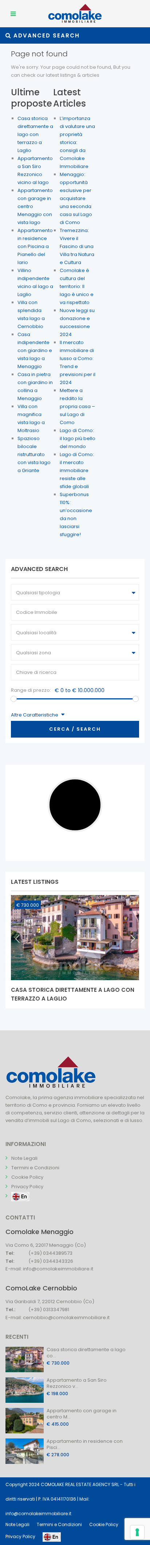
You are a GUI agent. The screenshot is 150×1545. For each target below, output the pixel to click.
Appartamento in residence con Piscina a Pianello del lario (35, 246)
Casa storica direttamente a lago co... (86, 1352)
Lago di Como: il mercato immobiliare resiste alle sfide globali (77, 470)
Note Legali (24, 1158)
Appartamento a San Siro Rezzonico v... (77, 1383)
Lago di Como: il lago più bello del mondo (77, 438)
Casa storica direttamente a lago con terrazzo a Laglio (35, 134)
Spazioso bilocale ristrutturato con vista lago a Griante (34, 454)
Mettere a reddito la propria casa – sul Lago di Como (77, 406)
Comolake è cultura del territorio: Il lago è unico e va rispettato (77, 286)
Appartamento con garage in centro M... (82, 1413)
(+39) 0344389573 (50, 1253)
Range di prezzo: (31, 690)
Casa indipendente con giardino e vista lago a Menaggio (34, 350)
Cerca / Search (75, 729)
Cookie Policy (27, 1177)
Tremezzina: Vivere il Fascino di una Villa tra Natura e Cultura (77, 246)
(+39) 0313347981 (48, 1309)
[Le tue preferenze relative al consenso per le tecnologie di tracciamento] (137, 1532)
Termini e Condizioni (35, 1167)
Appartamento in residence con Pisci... (85, 1444)
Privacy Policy (27, 1186)
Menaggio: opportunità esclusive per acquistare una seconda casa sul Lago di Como (76, 198)
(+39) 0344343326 (50, 1261)
